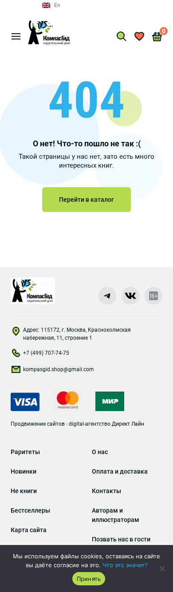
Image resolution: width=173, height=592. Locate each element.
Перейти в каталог (86, 199)
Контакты (106, 490)
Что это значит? (125, 564)
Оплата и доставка (120, 471)
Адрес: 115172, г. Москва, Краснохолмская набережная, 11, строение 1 (77, 334)
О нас (100, 451)
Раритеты (25, 451)
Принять (89, 578)
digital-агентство (89, 424)
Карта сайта (29, 529)
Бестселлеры (30, 510)
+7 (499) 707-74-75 (46, 353)
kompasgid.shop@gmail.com (58, 369)
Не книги (24, 490)
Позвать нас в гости (121, 539)
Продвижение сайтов (38, 424)
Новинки (23, 471)
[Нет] (161, 568)
